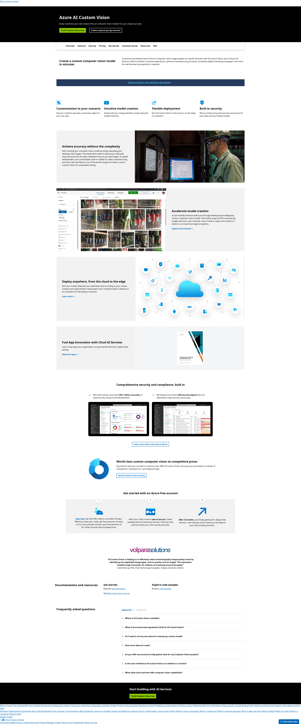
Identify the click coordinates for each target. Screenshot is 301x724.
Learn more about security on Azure (150, 444)
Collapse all (141, 610)
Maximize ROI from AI (203, 705)
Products (121, 705)
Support (277, 705)
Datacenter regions (62, 705)
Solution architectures (264, 705)
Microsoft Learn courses (119, 593)
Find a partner (58, 711)
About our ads (91, 722)
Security (92, 46)
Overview (70, 46)
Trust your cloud (78, 705)
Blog (82, 711)
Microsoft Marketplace (42, 711)
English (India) (6, 717)
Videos (173, 711)
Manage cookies (53, 722)
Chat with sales (290, 721)
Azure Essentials (93, 705)
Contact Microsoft (31, 722)
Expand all (126, 610)
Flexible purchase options (167, 705)
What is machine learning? (229, 711)
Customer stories (130, 46)
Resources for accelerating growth (238, 705)
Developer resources (93, 711)
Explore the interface (181, 228)
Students (107, 711)
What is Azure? (6, 705)
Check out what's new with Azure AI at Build (149, 82)
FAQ (155, 46)
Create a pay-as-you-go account (105, 30)
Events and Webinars (121, 711)
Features (81, 46)
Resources (145, 46)
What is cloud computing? (187, 711)
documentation (119, 588)
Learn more (67, 296)
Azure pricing (131, 705)
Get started (113, 46)
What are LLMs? (282, 711)
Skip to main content (9, 1)
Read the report (69, 354)
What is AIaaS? (268, 711)
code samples (165, 588)
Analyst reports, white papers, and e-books (150, 711)
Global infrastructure (43, 705)
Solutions (218, 705)
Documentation (72, 711)
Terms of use (67, 722)
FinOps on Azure (186, 705)
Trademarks (78, 722)
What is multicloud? (208, 711)
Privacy (43, 722)
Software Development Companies (15, 711)
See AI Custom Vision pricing (131, 475)
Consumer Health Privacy (11, 722)
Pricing (102, 46)
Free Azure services (146, 705)
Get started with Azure (24, 705)
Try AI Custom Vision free (72, 30)
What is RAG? (16, 714)
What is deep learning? (251, 711)
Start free (80, 518)
